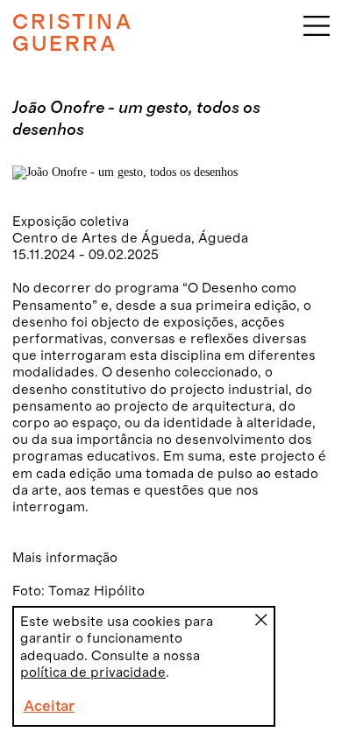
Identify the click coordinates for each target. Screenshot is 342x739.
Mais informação (65, 558)
